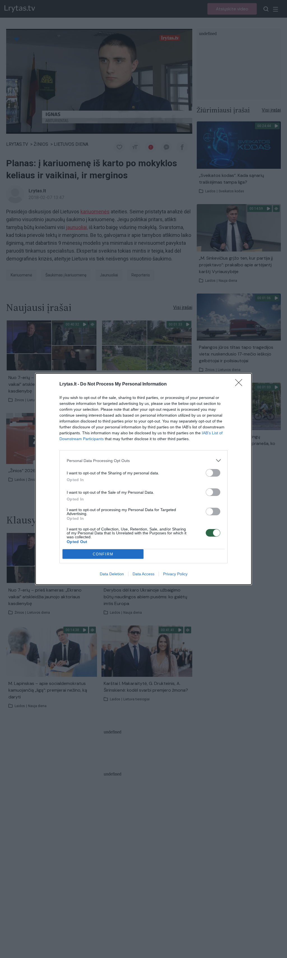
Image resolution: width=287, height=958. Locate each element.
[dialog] (143, 479)
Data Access (143, 574)
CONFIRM (103, 554)
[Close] (240, 384)
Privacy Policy (175, 574)
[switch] (213, 473)
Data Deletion (112, 574)
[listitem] (143, 460)
